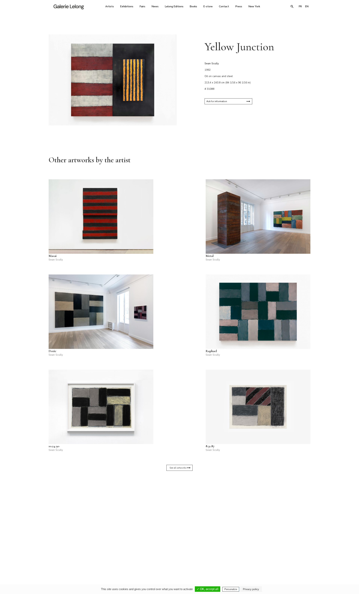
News (155, 6)
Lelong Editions (174, 6)
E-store (208, 6)
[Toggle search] (292, 6)
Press (238, 6)
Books (193, 6)
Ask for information (216, 101)
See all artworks (178, 467)
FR (300, 6)
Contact (224, 6)
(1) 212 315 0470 (275, 559)
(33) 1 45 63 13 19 (129, 559)
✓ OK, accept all (207, 589)
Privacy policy (251, 589)
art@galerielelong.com (274, 561)
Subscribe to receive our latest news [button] (176, 514)
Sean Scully (212, 63)
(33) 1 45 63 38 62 (178, 559)
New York (254, 6)
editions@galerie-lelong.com (178, 561)
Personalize (230, 589)
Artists (109, 6)
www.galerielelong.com (294, 561)
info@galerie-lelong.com (127, 561)
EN (307, 6)
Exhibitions (126, 6)
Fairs (142, 6)
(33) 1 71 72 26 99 (227, 559)
